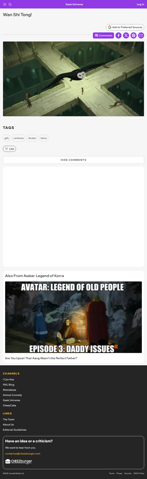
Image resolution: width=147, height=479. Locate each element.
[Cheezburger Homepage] (73, 462)
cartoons (18, 138)
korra (44, 138)
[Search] (10, 4)
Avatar (32, 138)
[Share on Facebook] (118, 35)
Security (127, 473)
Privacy (119, 473)
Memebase (9, 389)
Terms (111, 473)
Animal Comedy (12, 395)
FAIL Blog (8, 384)
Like (11, 148)
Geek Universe (74, 4)
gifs (6, 138)
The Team (9, 419)
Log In (140, 4)
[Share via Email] (141, 35)
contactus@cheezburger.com (22, 453)
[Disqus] (73, 218)
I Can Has (8, 379)
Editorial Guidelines (14, 429)
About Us (8, 424)
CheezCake (9, 405)
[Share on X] (126, 35)
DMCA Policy (139, 473)
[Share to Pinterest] (134, 35)
